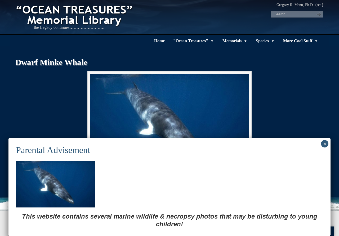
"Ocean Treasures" (190, 41)
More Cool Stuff (297, 41)
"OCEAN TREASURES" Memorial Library (75, 15)
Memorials (232, 41)
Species (262, 41)
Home (159, 41)
